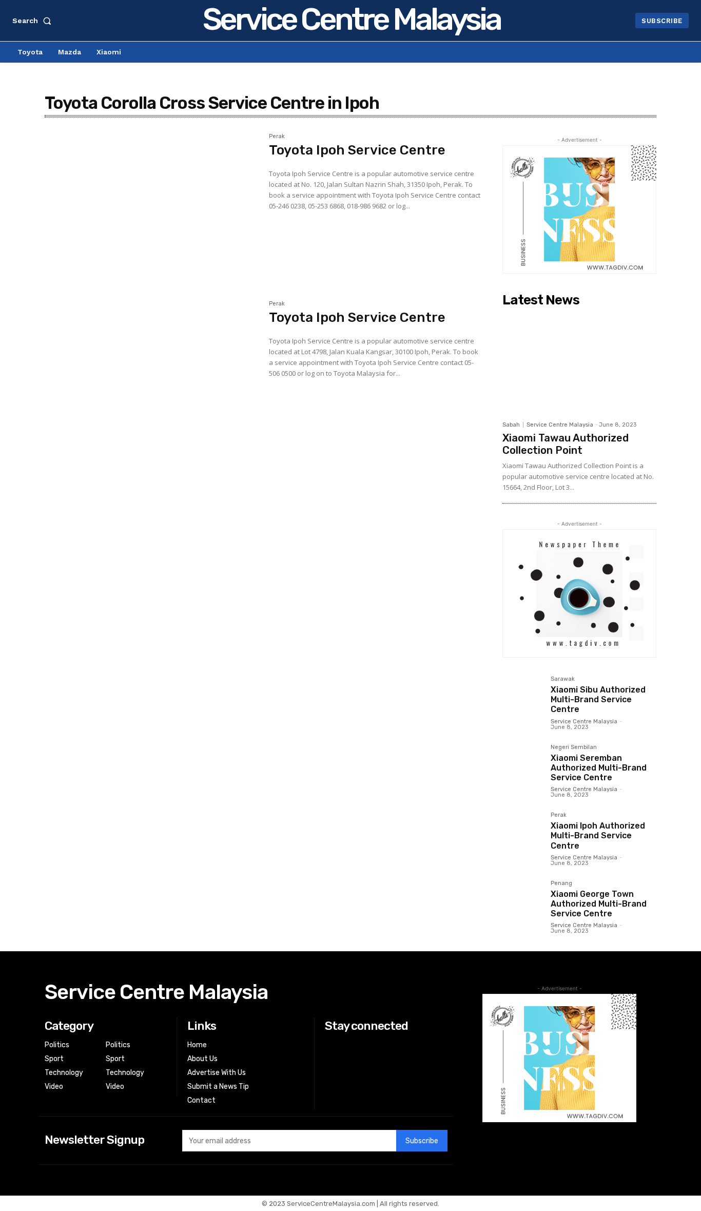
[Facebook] (331, 1045)
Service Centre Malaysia (560, 424)
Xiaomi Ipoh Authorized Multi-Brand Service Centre (598, 835)
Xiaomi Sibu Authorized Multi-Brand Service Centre (598, 699)
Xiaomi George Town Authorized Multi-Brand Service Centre (599, 903)
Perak (277, 136)
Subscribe (421, 1141)
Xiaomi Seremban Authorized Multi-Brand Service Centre (599, 767)
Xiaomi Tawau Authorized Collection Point (565, 444)
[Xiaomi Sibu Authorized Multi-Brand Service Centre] (522, 696)
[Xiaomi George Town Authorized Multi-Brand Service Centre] (522, 900)
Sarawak (563, 679)
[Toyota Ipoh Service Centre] (152, 204)
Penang (561, 883)
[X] (331, 1071)
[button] (33, 20)
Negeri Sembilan (574, 747)
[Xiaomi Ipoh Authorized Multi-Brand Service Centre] (522, 832)
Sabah (511, 425)
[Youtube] (331, 1084)
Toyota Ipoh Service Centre (357, 150)
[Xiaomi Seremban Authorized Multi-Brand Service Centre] (522, 764)
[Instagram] (331, 1058)
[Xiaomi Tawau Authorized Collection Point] (579, 363)
